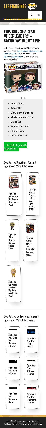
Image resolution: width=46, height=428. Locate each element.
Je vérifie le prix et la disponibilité (15, 147)
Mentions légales (35, 424)
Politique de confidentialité (15, 424)
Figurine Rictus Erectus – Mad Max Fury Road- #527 (32, 199)
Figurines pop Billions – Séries (31, 369)
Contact (34, 421)
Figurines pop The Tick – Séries (31, 342)
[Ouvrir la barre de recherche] (31, 15)
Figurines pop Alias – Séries (13, 370)
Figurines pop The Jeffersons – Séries (31, 398)
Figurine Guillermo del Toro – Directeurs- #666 (14, 199)
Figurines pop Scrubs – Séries (13, 398)
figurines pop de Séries (13, 57)
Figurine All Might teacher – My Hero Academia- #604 (13, 288)
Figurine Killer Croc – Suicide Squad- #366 (12, 241)
